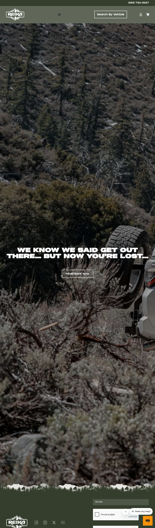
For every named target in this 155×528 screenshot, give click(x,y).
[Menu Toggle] (59, 14)
